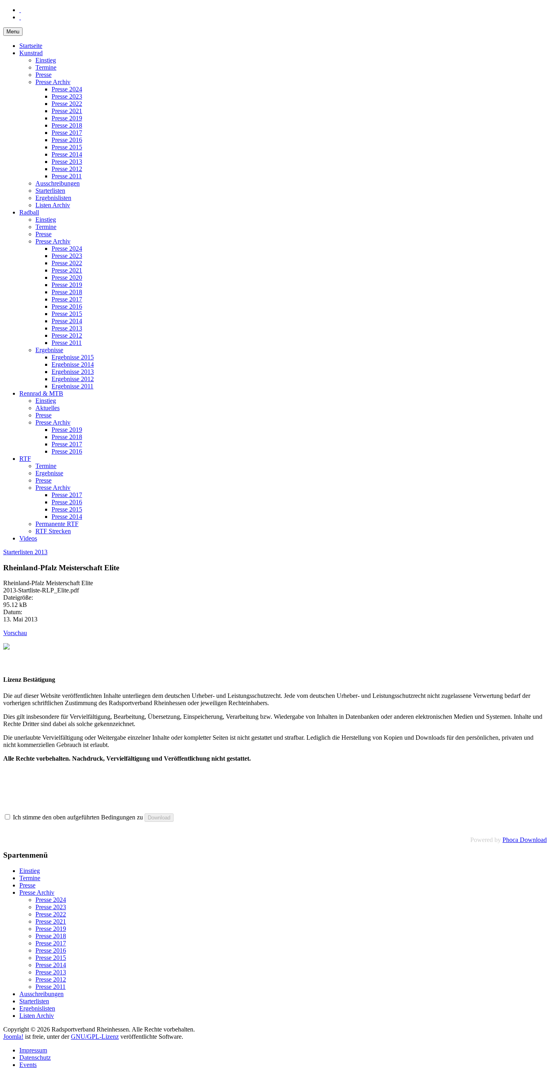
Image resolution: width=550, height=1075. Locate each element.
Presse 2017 (67, 132)
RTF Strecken (53, 531)
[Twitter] (20, 17)
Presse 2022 (67, 103)
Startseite (30, 45)
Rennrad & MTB (41, 393)
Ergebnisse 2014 (73, 364)
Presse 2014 (67, 154)
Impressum (33, 1050)
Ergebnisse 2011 (72, 386)
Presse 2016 (67, 139)
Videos (28, 538)
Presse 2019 (67, 118)
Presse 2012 (67, 168)
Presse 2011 (67, 176)
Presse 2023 (67, 96)
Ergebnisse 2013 (73, 371)
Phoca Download (524, 839)
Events (28, 1064)
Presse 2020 (67, 277)
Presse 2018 (67, 125)
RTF (25, 458)
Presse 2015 (67, 147)
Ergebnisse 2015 (73, 357)
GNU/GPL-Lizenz (95, 1036)
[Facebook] (20, 9)
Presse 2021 (67, 110)
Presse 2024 (67, 89)
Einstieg (45, 60)
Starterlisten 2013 (25, 552)
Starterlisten (50, 190)
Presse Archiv (52, 81)
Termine (45, 67)
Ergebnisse (49, 350)
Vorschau (15, 632)
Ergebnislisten (53, 197)
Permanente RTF (57, 523)
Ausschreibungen (57, 183)
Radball (29, 212)
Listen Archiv (52, 205)
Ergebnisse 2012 (73, 379)
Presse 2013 (67, 161)
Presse (43, 74)
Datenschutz (35, 1057)
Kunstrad (31, 53)
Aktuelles (47, 407)
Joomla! (13, 1036)
